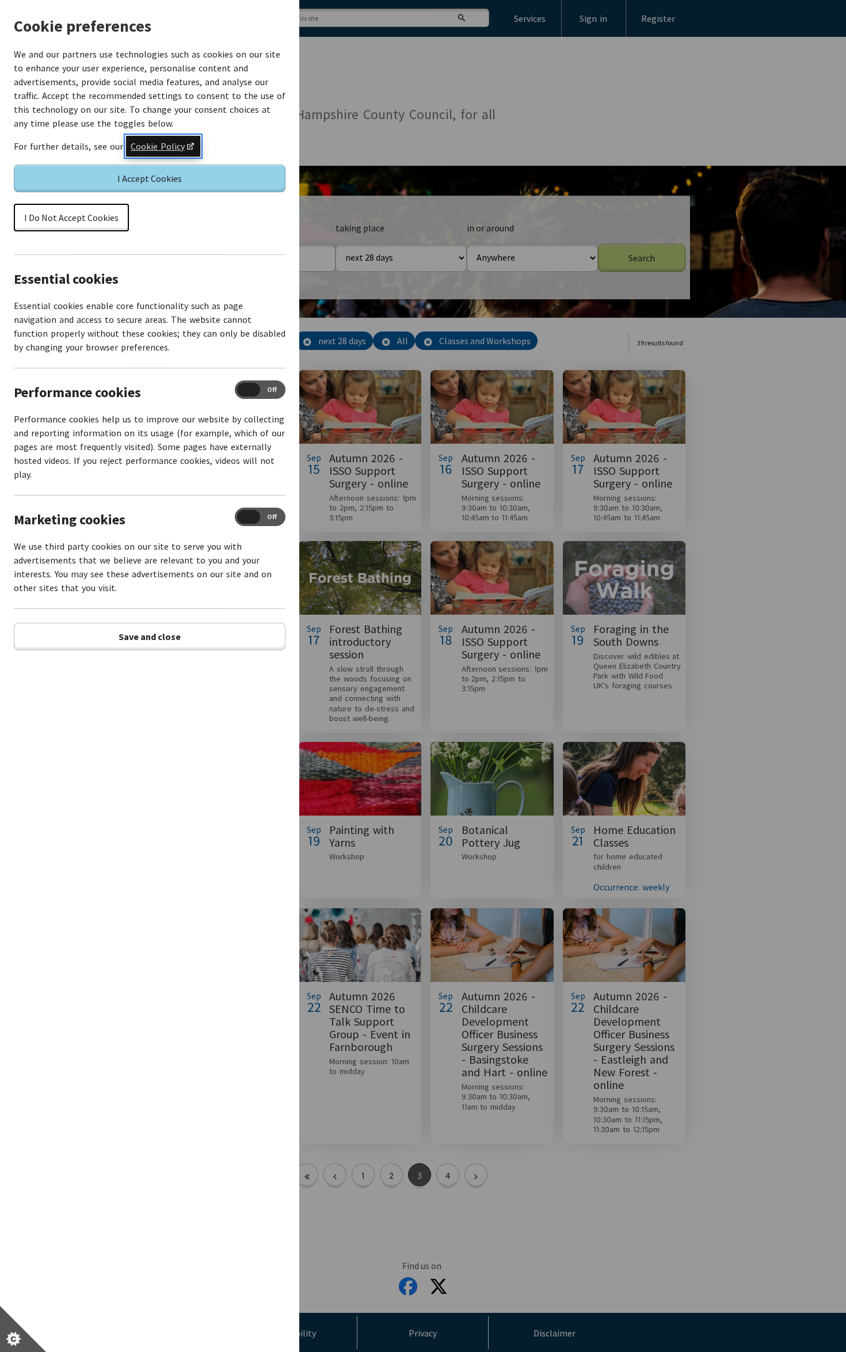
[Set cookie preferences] (23, 1329)
